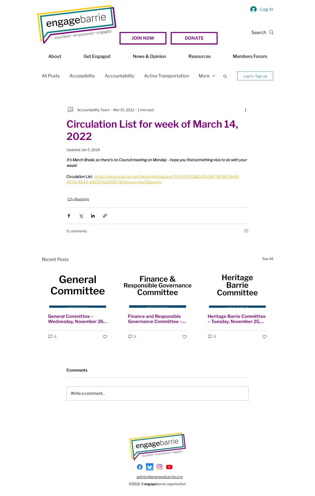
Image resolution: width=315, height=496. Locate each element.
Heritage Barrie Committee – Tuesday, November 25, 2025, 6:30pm (237, 319)
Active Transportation (166, 75)
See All (267, 259)
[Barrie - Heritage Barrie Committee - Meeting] (237, 288)
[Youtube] (169, 467)
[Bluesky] (149, 467)
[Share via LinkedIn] (93, 215)
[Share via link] (105, 215)
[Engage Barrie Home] (77, 24)
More (204, 75)
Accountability (119, 75)
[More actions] (246, 110)
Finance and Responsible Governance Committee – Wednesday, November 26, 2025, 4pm (156, 319)
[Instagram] (159, 467)
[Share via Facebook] (68, 215)
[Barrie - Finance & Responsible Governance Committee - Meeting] (157, 288)
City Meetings (78, 199)
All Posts (51, 75)
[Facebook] (139, 467)
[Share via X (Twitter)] (81, 215)
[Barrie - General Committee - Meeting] (77, 288)
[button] (225, 76)
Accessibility (82, 75)
